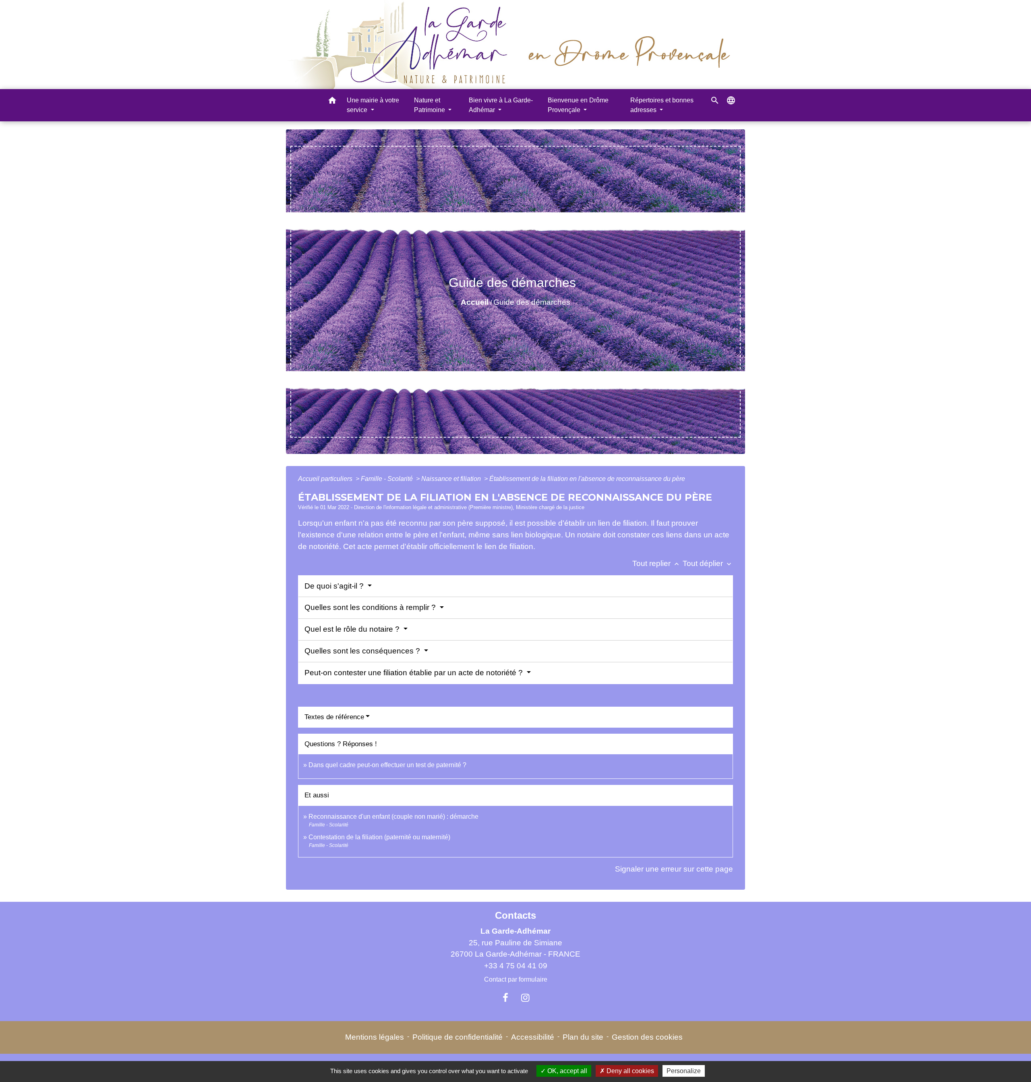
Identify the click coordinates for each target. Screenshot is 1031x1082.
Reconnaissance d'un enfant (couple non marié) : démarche (393, 816)
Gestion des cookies (647, 1037)
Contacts (515, 915)
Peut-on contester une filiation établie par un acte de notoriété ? (414, 672)
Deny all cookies (629, 1070)
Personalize (684, 1070)
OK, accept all (566, 1070)
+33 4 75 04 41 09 (515, 965)
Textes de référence (334, 717)
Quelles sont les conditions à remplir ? (371, 607)
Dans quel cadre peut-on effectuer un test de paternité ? (387, 765)
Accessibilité (532, 1037)
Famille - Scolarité (387, 478)
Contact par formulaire (515, 979)
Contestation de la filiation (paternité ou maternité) (379, 837)
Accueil (475, 302)
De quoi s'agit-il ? (335, 586)
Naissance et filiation (451, 478)
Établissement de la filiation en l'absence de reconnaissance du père (587, 478)
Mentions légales (374, 1037)
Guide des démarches (531, 302)
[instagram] (526, 997)
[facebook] (505, 997)
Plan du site (583, 1037)
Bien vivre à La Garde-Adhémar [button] (501, 105)
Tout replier (656, 563)
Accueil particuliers (326, 478)
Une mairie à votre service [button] (373, 105)
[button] (332, 101)
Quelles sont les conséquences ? (363, 651)
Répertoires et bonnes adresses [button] (662, 105)
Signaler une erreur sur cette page (674, 869)
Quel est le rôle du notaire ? (353, 629)
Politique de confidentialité (457, 1037)
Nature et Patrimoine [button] (430, 105)
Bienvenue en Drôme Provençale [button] (578, 105)
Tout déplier (708, 563)
